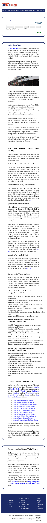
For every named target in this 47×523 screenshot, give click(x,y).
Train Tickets (11, 10)
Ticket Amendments (25, 507)
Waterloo (36, 387)
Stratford (16, 393)
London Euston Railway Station (23, 418)
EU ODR (10, 505)
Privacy (11, 502)
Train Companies (40, 507)
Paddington (35, 391)
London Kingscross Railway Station (24, 406)
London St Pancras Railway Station (24, 408)
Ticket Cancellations (25, 503)
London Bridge (15, 389)
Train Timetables (40, 503)
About (11, 501)
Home (4, 10)
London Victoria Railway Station (23, 400)
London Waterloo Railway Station (23, 402)
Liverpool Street (13, 395)
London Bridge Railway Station (22, 412)
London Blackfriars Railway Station (24, 410)
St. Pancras (17, 397)
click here (29, 268)
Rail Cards (36, 10)
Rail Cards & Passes (25, 500)
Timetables (28, 10)
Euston (27, 395)
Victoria (22, 391)
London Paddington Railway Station (24, 414)
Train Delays (20, 10)
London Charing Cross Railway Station (25, 404)
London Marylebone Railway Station (24, 416)
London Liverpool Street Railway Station (25, 420)
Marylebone (30, 393)
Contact (42, 10)
